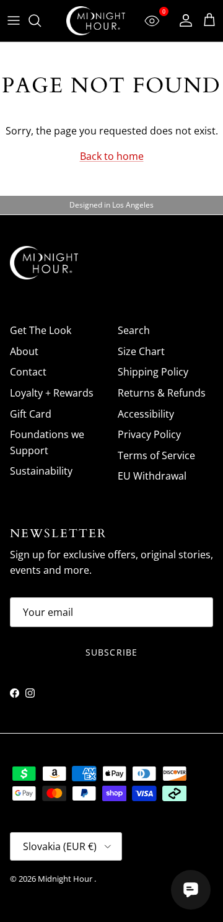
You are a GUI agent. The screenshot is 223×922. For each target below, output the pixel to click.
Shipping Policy (153, 372)
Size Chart (141, 351)
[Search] (41, 20)
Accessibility (146, 414)
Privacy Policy (149, 434)
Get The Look (40, 330)
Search (134, 330)
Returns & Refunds (162, 393)
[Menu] (13, 20)
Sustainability (41, 471)
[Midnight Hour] (95, 20)
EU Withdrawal (152, 476)
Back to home (112, 156)
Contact (28, 372)
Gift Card (30, 414)
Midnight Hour (66, 878)
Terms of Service (156, 455)
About (24, 351)
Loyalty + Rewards (52, 393)
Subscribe (111, 652)
